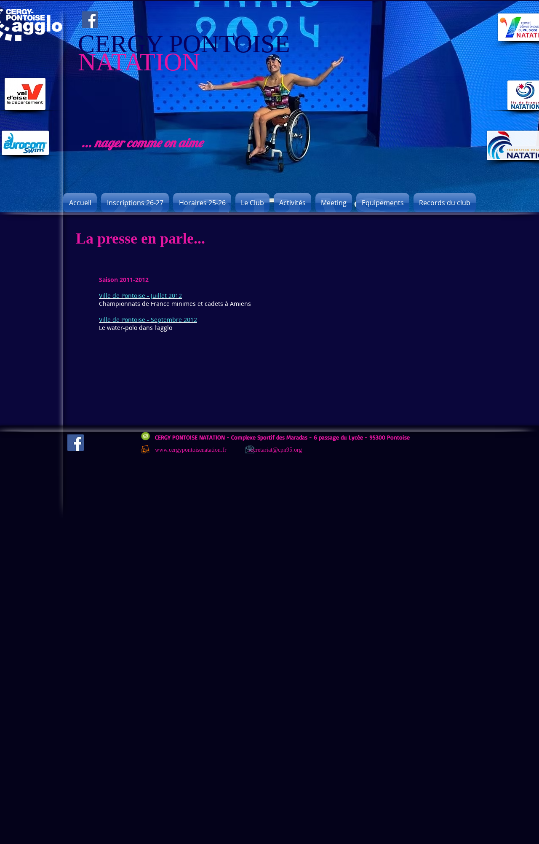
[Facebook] (90, 19)
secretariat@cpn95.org (275, 450)
